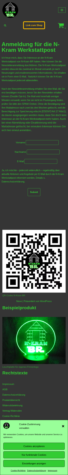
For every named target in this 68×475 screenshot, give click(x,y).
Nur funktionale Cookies (34, 454)
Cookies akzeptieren (34, 446)
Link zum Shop (34, 25)
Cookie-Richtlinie (18, 471)
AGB (4, 389)
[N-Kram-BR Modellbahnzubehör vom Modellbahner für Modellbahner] (10, 10)
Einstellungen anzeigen (34, 463)
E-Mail (20, 161)
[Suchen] (5, 25)
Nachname (20, 152)
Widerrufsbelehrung (12, 405)
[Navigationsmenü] (62, 10)
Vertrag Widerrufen (12, 410)
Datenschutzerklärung (36, 471)
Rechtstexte (15, 372)
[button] (63, 426)
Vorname (20, 142)
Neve (19, 301)
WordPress (46, 301)
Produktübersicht (11, 400)
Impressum (52, 471)
